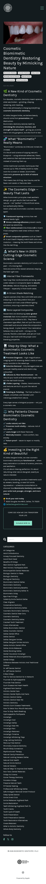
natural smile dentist (12, 763)
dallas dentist (36, 73)
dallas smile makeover (12, 648)
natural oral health (11, 760)
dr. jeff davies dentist (12, 671)
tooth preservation (22, 80)
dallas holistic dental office (14, 645)
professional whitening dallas (15, 789)
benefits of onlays (10, 562)
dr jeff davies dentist (12, 668)
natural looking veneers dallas (16, 757)
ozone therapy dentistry (13, 777)
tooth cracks (8, 809)
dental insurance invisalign (14, 654)
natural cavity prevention (13, 754)
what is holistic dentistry (13, 826)
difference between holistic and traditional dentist (20, 664)
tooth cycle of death (11, 812)
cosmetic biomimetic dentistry (16, 611)
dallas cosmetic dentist (13, 631)
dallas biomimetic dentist (14, 628)
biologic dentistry (10, 576)
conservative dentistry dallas (15, 608)
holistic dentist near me (13, 700)
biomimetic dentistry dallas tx (15, 591)
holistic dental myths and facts (16, 694)
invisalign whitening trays (14, 737)
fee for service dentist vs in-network (18, 677)
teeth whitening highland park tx (16, 806)
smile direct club (10, 797)
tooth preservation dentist (14, 818)
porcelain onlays (10, 780)
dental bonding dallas (12, 651)
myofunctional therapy (12, 751)
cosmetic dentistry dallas (13, 619)
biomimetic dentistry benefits (15, 588)
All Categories (9, 550)
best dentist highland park (14, 565)
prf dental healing (10, 786)
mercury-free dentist (11, 743)
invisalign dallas (10, 723)
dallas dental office (11, 634)
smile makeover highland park (15, 800)
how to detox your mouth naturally (17, 708)
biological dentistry (11, 579)
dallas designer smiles (12, 639)
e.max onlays (8, 674)
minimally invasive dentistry (12, 76)
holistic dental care (11, 691)
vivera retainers (9, 823)
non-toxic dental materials (14, 772)
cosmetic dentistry (23, 73)
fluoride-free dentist (12, 683)
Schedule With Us (23, 523)
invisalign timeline (11, 734)
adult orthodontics (11, 553)
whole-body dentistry (12, 829)
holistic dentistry (10, 703)
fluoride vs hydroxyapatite (14, 680)
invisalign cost (9, 720)
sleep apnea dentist (11, 795)
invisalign (7, 717)
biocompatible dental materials (16, 571)
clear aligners (9, 602)
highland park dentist (12, 688)
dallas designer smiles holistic (16, 642)
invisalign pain (9, 728)
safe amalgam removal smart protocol (19, 792)
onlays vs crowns (10, 774)
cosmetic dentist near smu (14, 614)
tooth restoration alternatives (15, 820)
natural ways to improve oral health (18, 769)
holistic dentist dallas (12, 697)
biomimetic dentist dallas (14, 582)
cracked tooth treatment (13, 622)
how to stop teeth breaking (14, 711)
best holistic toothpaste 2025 (15, 568)
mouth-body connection (13, 749)
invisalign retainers (11, 731)
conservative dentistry (12, 605)
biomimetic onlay (10, 593)
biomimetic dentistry (10, 73)
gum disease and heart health (15, 685)
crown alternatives (11, 625)
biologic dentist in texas (13, 573)
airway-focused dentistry (13, 556)
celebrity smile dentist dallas (15, 599)
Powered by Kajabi (23, 878)
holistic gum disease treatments (16, 705)
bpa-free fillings (10, 596)
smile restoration (9, 80)
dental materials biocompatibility (17, 657)
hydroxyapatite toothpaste (14, 714)
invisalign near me (11, 726)
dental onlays (8, 660)
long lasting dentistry (12, 740)
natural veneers (26, 76)
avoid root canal (10, 559)
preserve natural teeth (12, 783)
